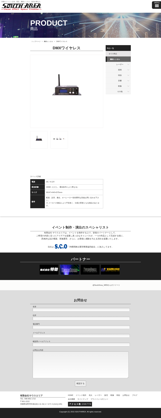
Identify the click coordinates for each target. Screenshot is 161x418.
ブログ (134, 395)
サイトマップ (82, 399)
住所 (34, 315)
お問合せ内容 (38, 350)
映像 (120, 86)
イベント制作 (81, 395)
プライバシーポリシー (99, 399)
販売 (106, 395)
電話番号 (36, 324)
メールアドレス (39, 333)
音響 (120, 81)
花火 (90, 395)
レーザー (119, 64)
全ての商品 (113, 54)
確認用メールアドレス (41, 341)
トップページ (36, 41)
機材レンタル (48, 41)
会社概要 (71, 399)
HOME (70, 395)
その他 (120, 91)
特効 (120, 75)
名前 (34, 307)
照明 (120, 70)
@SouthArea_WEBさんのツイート (106, 285)
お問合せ (126, 395)
